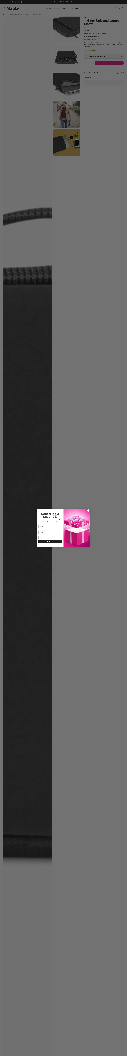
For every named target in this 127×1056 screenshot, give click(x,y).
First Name (40, 523)
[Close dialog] (88, 510)
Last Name (40, 530)
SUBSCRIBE (50, 541)
